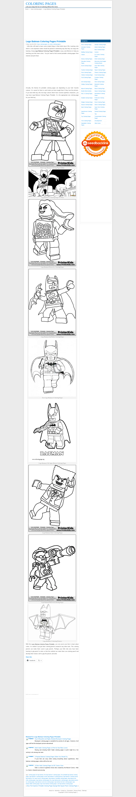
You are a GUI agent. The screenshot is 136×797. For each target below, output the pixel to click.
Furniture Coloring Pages (99, 78)
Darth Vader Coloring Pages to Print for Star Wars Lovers (51, 748)
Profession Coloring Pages (99, 98)
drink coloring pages (100, 58)
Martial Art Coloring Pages (99, 85)
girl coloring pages (86, 81)
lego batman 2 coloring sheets (70, 776)
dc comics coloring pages (54, 44)
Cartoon (96, 52)
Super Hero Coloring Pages (99, 107)
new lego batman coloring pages (65, 783)
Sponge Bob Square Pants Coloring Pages (65, 786)
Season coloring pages (87, 104)
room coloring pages (100, 102)
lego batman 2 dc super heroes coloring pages (37, 778)
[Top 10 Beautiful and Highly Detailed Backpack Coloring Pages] (30, 738)
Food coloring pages (100, 75)
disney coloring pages (86, 58)
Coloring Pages (41, 4)
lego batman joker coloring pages (60, 780)
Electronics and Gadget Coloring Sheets (100, 62)
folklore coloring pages (87, 75)
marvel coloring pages (86, 88)
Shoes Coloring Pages (100, 104)
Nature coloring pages (100, 91)
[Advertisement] (68, 25)
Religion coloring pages (87, 102)
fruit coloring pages (86, 77)
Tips (96, 113)
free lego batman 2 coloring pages (52, 774)
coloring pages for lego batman (36, 774)
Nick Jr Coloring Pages (86, 93)
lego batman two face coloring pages (63, 782)
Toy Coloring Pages (86, 116)
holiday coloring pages (86, 84)
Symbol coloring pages (100, 111)
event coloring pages (86, 65)
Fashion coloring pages (87, 70)
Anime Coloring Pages (100, 47)
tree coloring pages (86, 120)
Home (27, 9)
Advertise (57, 790)
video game (98, 123)
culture (83, 54)
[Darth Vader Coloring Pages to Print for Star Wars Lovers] (30, 747)
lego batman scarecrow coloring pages (44, 782)
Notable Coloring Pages (87, 97)
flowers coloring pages (100, 72)
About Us (51, 790)
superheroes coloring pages (86, 112)
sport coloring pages (86, 107)
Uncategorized (98, 120)
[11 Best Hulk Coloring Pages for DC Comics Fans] (30, 765)
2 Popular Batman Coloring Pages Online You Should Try (51, 756)
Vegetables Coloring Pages (86, 124)
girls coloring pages (100, 81)
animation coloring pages (85, 47)
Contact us (63, 790)
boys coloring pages (36, 9)
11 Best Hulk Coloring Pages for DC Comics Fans (49, 765)
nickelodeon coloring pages (100, 94)
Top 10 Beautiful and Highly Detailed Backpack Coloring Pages (53, 739)
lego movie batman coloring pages (48, 783)
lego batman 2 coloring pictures (55, 776)
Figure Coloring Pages (100, 70)
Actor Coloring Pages (86, 44)
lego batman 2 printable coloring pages (58, 778)
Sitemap (84, 790)
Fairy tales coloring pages (99, 66)
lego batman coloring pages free (44, 780)
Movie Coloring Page (100, 88)
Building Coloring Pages (87, 52)
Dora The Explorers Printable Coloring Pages (40, 786)
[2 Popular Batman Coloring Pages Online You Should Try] (30, 756)
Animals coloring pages (100, 44)
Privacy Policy (77, 790)
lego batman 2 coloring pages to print (38, 776)
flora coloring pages (86, 72)
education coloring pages (85, 62)
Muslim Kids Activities (86, 91)
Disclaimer (70, 790)
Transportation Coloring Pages (100, 117)
